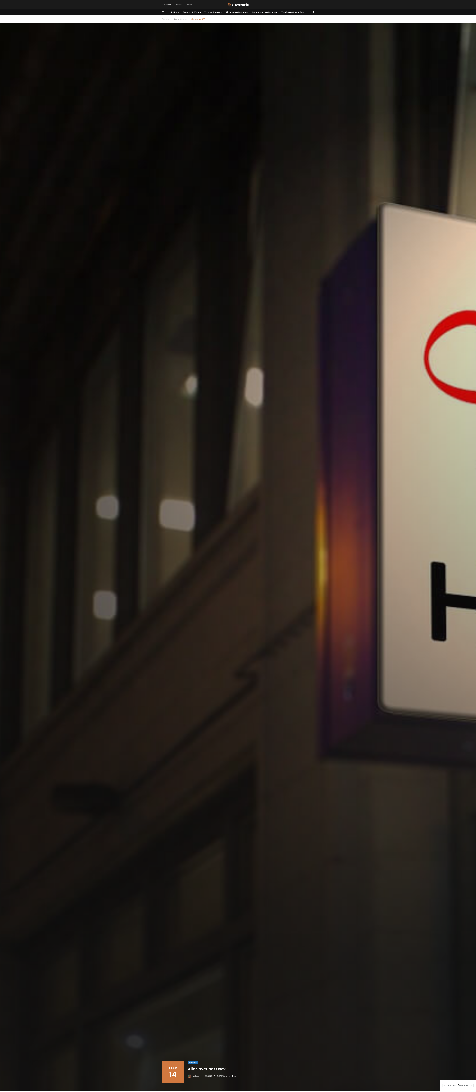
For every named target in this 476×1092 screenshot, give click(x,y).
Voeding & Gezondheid (292, 12)
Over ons (178, 5)
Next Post (464, 1085)
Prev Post (452, 1085)
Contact (189, 5)
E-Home (175, 12)
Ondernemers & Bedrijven (265, 12)
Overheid (193, 1062)
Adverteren (166, 5)
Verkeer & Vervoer (213, 12)
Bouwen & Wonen (192, 12)
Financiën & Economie (237, 12)
